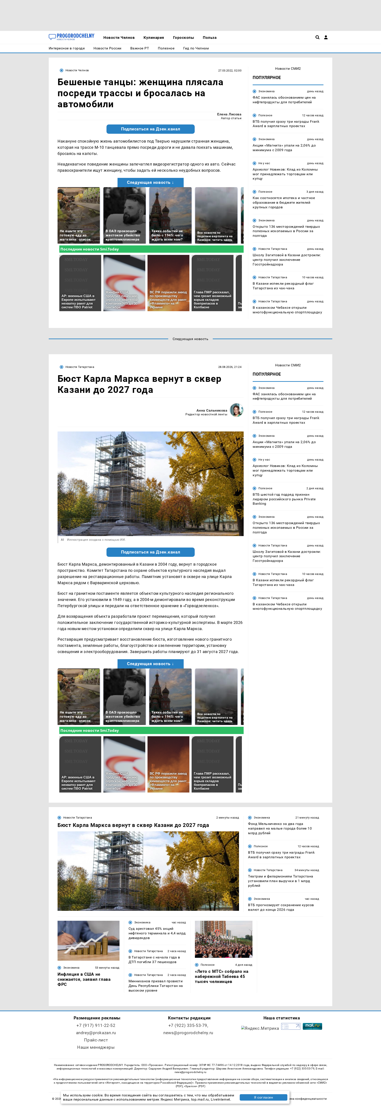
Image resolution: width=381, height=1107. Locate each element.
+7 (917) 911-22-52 (96, 1025)
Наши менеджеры (96, 1047)
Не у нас (264, 163)
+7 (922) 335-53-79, (188, 1025)
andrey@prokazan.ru (96, 1032)
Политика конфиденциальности (304, 1098)
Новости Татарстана (272, 248)
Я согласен (263, 1097)
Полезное (265, 115)
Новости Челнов (77, 70)
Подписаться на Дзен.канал (150, 129)
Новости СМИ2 (288, 68)
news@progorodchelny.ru (188, 1032)
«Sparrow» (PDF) (194, 1086)
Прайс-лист (96, 1040)
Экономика (266, 91)
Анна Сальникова (211, 410)
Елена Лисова (229, 114)
